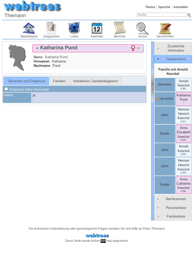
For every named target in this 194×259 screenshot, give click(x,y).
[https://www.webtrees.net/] (97, 235)
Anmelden (180, 7)
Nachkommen (176, 199)
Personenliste (176, 208)
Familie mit (173, 72)
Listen (74, 36)
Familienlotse (176, 59)
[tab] (88, 48)
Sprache (164, 7)
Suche (142, 36)
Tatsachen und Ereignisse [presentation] (26, 81)
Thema (150, 7)
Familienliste (176, 216)
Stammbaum (29, 36)
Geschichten (165, 36)
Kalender (97, 36)
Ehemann (165, 84)
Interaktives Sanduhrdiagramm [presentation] (95, 81)
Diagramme (51, 36)
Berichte (120, 36)
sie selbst (166, 98)
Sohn (164, 115)
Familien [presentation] (59, 81)
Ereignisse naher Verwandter (29, 89)
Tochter (165, 133)
